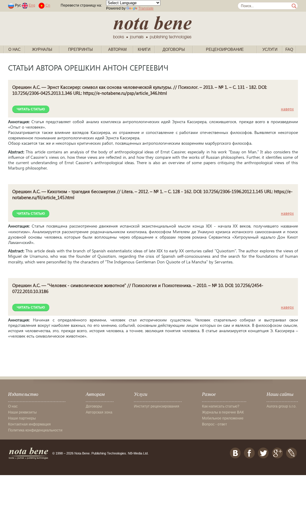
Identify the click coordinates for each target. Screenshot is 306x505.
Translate (146, 8)
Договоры (174, 49)
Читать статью (31, 109)
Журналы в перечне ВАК (223, 412)
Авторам (117, 49)
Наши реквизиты (22, 412)
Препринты (80, 49)
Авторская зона (99, 412)
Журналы (42, 49)
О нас (14, 49)
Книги (144, 49)
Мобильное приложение (223, 418)
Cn (47, 5)
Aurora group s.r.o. (281, 406)
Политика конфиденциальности (35, 430)
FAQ (289, 49)
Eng (32, 5)
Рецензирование (225, 49)
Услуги (269, 49)
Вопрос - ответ (214, 424)
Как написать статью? (220, 406)
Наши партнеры (22, 418)
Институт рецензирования (156, 406)
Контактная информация (29, 424)
